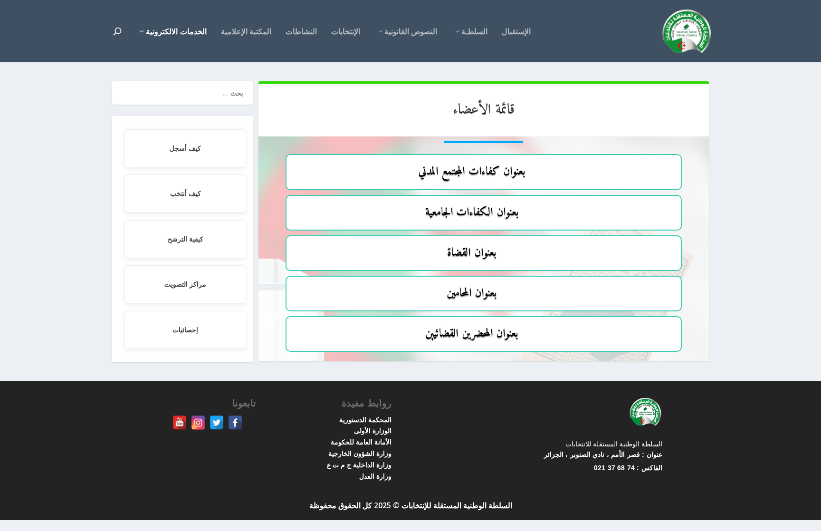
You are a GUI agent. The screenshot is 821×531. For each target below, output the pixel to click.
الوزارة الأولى (372, 430)
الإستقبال (516, 32)
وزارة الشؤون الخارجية (359, 453)
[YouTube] (179, 422)
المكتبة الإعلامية (246, 32)
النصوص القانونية (410, 32)
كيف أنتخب (185, 193)
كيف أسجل (185, 148)
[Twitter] (217, 422)
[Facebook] (235, 422)
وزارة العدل (375, 476)
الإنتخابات (345, 32)
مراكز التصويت (185, 284)
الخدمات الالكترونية (176, 31)
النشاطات (301, 32)
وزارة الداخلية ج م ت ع (359, 464)
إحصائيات (185, 329)
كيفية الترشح (185, 238)
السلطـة (474, 32)
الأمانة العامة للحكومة (361, 441)
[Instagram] (198, 422)
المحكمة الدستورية (365, 419)
